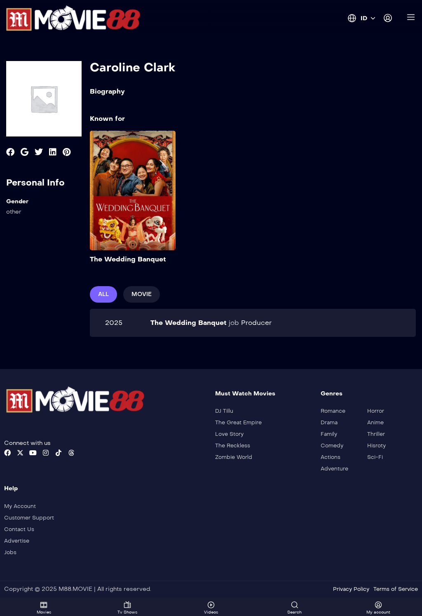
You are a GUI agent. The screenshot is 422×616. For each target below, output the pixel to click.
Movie (141, 294)
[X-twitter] (20, 452)
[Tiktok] (58, 452)
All (103, 294)
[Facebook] (7, 452)
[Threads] (71, 452)
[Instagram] (45, 452)
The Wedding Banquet (128, 259)
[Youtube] (33, 452)
